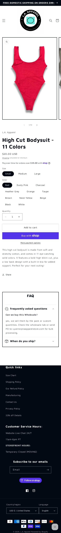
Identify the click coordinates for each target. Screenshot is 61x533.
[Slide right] (37, 125)
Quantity (6, 211)
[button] (3, 20)
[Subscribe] (47, 469)
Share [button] (8, 274)
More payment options (31, 243)
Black (8, 204)
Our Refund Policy (15, 388)
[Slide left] (24, 125)
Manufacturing (13, 395)
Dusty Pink (22, 185)
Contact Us (11, 402)
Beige (43, 198)
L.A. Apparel (26, 532)
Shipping (5, 158)
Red (7, 185)
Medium (22, 173)
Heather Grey (12, 191)
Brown (8, 198)
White (21, 204)
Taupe (45, 191)
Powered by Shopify (39, 532)
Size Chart (11, 375)
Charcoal (40, 185)
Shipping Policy (13, 382)
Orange (31, 191)
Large (37, 173)
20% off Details (13, 415)
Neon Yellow (26, 198)
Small (8, 173)
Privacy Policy (13, 408)
